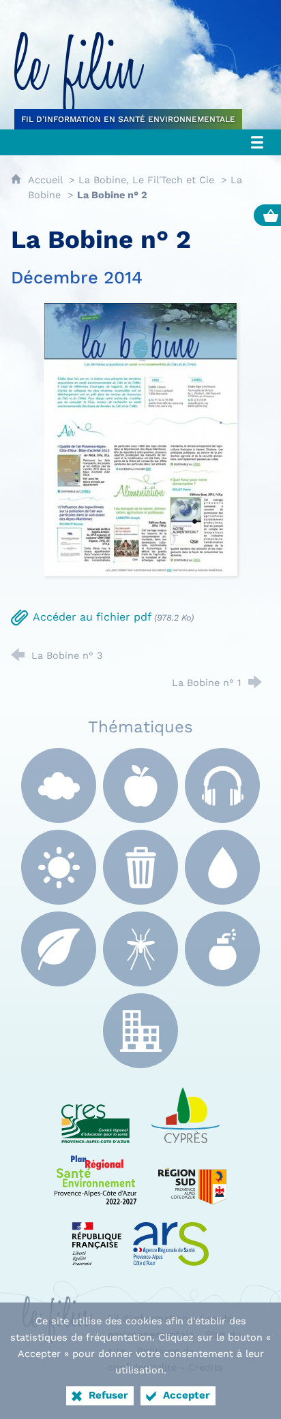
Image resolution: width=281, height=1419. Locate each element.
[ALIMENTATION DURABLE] (140, 785)
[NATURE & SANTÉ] (58, 948)
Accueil (46, 179)
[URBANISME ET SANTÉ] (140, 1030)
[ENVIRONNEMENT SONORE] (222, 785)
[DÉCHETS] (140, 867)
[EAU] (222, 867)
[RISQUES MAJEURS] (222, 948)
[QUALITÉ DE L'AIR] (58, 785)
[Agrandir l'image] (140, 438)
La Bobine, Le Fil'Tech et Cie (146, 179)
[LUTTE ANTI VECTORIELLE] (140, 948)
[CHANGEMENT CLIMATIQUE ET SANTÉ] (58, 867)
